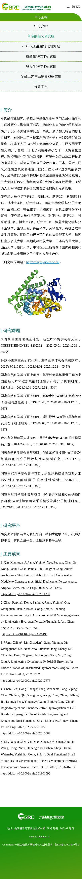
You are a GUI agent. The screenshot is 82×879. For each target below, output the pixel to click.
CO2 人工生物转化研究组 (41, 46)
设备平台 (41, 87)
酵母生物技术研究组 (41, 66)
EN (78, 6)
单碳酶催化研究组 (41, 36)
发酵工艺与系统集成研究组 (41, 77)
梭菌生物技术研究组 (41, 56)
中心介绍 (41, 26)
